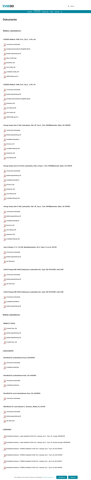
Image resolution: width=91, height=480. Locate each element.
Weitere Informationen (48, 477)
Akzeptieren (61, 477)
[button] (61, 11)
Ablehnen (73, 477)
